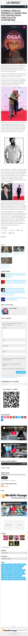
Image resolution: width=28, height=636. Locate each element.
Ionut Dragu (3, 22)
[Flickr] (5, 417)
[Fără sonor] (21, 463)
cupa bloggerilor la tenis (19, 566)
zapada (24, 579)
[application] (14, 464)
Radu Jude (23, 573)
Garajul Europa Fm (17, 570)
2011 (3, 564)
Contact (14, 634)
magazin (14, 571)
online (23, 571)
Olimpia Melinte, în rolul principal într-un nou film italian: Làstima (6, 254)
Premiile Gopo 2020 (9, 573)
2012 (6, 564)
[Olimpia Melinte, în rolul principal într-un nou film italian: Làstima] (6, 249)
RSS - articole (6, 486)
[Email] (2, 420)
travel (6, 579)
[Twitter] (19, 417)
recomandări (10, 575)
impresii (10, 571)
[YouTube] (25, 417)
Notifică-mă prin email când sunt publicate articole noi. (13, 368)
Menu (3, 6)
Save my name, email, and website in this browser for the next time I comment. (13, 359)
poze (3, 573)
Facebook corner (5, 467)
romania (20, 575)
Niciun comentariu (4, 23)
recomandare (4, 575)
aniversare (10, 564)
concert (7, 566)
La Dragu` (14, 2)
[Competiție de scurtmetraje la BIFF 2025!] (18, 249)
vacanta (13, 579)
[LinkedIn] (16, 417)
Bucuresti (19, 564)
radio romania (16, 573)
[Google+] (8, 417)
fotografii (3, 570)
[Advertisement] (6, 604)
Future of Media (10, 570)
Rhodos (15, 575)
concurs (11, 566)
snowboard (9, 577)
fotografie (20, 568)
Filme (20, 22)
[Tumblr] (22, 417)
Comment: (4, 327)
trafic (3, 579)
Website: (4, 351)
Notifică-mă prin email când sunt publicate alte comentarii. (11, 365)
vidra (21, 579)
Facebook (12, 568)
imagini (6, 571)
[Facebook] (2, 417)
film (15, 568)
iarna (3, 571)
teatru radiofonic (18, 577)
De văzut (17, 22)
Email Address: (5, 346)
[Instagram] (14, 417)
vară (17, 579)
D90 (2, 568)
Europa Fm (6, 568)
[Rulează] (2, 463)
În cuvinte (23, 22)
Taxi (13, 577)
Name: (4, 340)
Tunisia (9, 579)
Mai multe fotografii (5, 547)
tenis (24, 577)
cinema (3, 566)
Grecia (24, 570)
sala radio (3, 577)
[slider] (24, 464)
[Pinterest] (11, 417)
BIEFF (14, 564)
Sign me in (4, 477)
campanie (24, 564)
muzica (19, 571)
